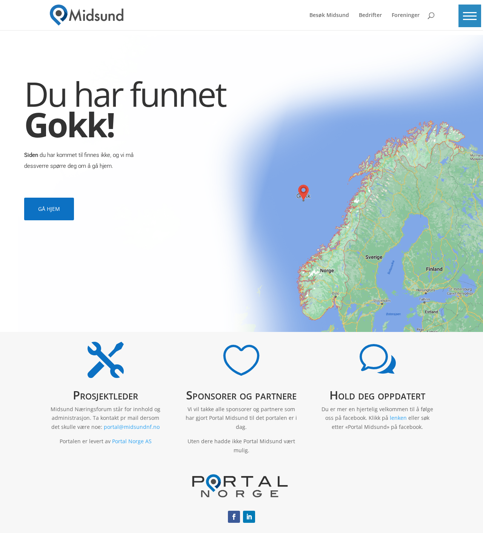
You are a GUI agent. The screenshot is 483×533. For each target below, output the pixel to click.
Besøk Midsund (329, 15)
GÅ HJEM (49, 208)
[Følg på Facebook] (234, 517)
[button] (469, 16)
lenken (398, 417)
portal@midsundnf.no (132, 426)
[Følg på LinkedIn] (249, 517)
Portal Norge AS (132, 441)
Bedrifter (370, 15)
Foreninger (406, 15)
